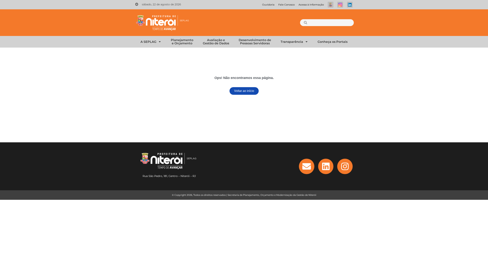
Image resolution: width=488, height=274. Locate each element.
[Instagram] (345, 166)
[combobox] (327, 22)
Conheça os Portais (333, 42)
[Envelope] (306, 166)
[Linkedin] (326, 166)
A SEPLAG (148, 42)
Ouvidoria (268, 4)
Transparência (292, 42)
